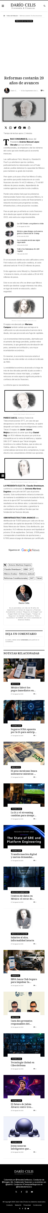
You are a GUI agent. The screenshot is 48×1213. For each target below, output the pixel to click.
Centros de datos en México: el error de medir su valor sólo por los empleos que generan (24, 897)
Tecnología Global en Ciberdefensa (22, 1064)
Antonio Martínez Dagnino (20, 565)
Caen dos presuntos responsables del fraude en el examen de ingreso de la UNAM (24, 1022)
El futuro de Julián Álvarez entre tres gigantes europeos (21, 1106)
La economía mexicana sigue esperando (28, 241)
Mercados (16, 767)
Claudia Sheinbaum (12, 569)
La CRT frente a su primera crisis (30, 224)
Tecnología (16, 725)
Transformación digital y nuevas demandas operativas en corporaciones (24, 856)
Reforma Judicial (26, 574)
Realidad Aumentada (20, 892)
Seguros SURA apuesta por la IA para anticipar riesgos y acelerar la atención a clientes (24, 731)
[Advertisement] (24, 49)
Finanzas (15, 975)
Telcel (39, 578)
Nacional (15, 1017)
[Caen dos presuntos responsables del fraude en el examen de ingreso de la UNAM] (24, 1003)
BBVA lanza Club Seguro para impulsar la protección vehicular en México (24, 981)
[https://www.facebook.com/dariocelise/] (22, 1208)
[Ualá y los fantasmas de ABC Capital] (9, 251)
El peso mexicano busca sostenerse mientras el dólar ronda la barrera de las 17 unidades (24, 772)
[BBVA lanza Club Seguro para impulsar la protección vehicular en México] (24, 961)
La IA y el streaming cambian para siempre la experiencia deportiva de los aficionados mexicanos (23, 814)
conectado (24, 640)
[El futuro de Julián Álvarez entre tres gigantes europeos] (24, 1086)
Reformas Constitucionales (15, 578)
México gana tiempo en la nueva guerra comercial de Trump (30, 232)
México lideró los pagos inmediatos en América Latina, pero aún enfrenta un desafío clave (22, 689)
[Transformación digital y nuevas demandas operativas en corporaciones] (24, 836)
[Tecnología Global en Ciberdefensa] (24, 1045)
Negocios (15, 684)
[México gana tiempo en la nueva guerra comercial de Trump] (9, 233)
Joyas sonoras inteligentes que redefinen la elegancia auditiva (23, 1147)
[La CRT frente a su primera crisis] (9, 224)
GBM (25, 569)
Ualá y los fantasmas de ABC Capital (28, 250)
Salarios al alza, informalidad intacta (22, 939)
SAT (32, 578)
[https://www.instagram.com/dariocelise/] (25, 1208)
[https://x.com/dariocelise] (20, 1208)
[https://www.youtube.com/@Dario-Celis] (28, 1208)
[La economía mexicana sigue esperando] (9, 242)
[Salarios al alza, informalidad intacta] (24, 920)
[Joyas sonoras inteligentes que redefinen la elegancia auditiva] (24, 1128)
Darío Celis (24, 603)
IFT (31, 569)
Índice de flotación (12, 16)
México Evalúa (10, 574)
